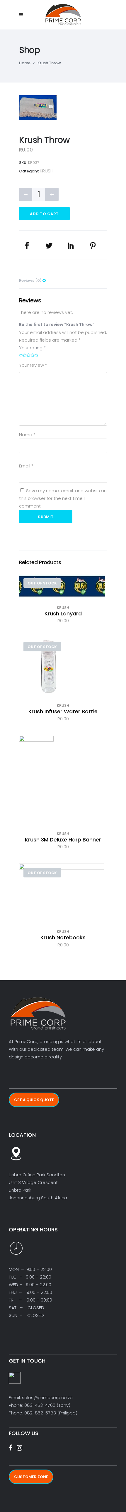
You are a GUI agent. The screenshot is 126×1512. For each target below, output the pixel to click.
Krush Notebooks (63, 937)
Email (26, 466)
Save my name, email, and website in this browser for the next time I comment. (63, 498)
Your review (33, 365)
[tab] (63, 279)
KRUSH (46, 171)
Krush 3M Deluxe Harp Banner (63, 839)
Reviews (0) (30, 280)
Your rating (32, 348)
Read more (63, 596)
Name (27, 434)
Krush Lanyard (63, 613)
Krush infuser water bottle (63, 711)
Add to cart (44, 214)
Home (24, 63)
